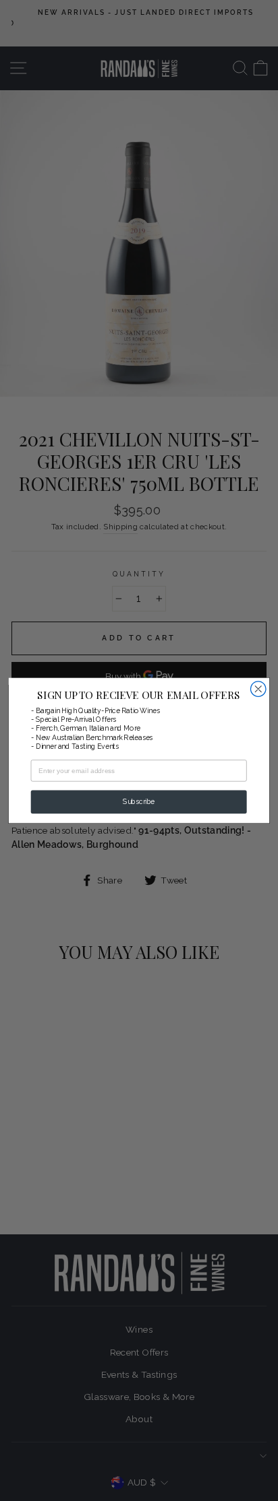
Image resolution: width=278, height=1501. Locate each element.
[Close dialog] (258, 689)
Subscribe (139, 802)
